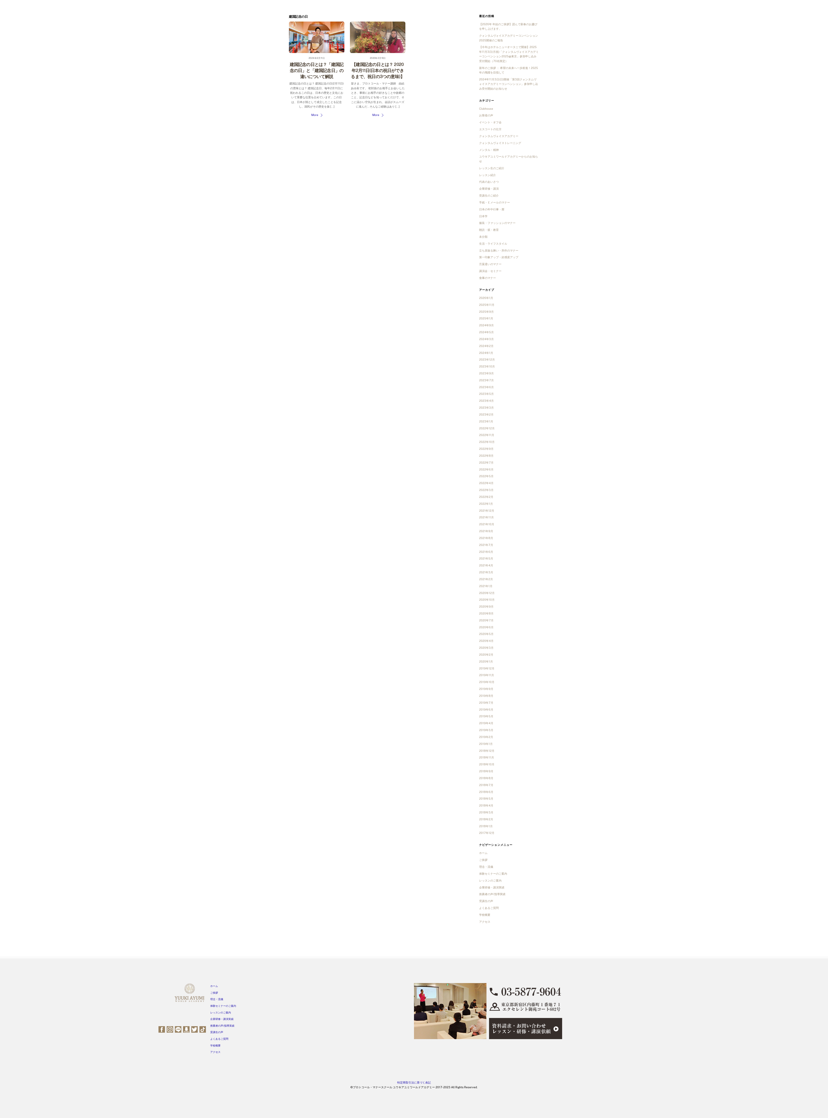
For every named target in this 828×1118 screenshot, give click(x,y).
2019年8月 (486, 695)
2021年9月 (486, 531)
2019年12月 (486, 668)
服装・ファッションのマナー (497, 223)
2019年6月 (486, 709)
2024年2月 (486, 346)
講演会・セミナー (490, 271)
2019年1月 (486, 744)
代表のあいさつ (489, 181)
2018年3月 (486, 812)
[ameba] (186, 1029)
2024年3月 (486, 339)
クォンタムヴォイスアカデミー (498, 136)
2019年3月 (486, 730)
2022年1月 (486, 503)
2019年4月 (486, 723)
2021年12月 (486, 510)
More (314, 115)
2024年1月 (486, 353)
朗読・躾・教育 (489, 229)
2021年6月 (486, 552)
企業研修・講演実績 (491, 887)
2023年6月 (486, 387)
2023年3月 (486, 407)
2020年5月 (486, 634)
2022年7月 (486, 462)
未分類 (483, 236)
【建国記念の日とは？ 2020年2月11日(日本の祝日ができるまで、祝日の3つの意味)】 (378, 70)
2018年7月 (486, 785)
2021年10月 (486, 524)
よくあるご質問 (489, 908)
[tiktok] (202, 1029)
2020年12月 (487, 593)
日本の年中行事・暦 (491, 209)
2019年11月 (486, 675)
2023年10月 (487, 366)
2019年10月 (486, 682)
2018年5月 (486, 798)
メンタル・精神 (489, 150)
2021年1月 (485, 586)
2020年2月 (486, 654)
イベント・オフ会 (490, 122)
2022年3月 (486, 490)
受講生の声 (486, 901)
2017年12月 (486, 833)
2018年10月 (486, 764)
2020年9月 (486, 606)
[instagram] (170, 1029)
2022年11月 (486, 435)
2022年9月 (486, 448)
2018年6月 (486, 792)
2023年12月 (487, 359)
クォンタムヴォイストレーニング (500, 143)
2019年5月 (486, 716)
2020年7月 (486, 620)
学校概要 (484, 914)
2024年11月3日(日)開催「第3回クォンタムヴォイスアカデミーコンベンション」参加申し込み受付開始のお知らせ (508, 84)
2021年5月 (486, 558)
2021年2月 (486, 579)
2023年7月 (486, 380)
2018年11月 (486, 757)
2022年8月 (486, 455)
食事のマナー (487, 278)
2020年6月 (486, 627)
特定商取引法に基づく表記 (414, 1082)
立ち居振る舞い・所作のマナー (498, 250)
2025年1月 (486, 318)
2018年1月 (486, 826)
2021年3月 (486, 572)
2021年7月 (486, 545)
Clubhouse (486, 108)
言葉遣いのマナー (490, 264)
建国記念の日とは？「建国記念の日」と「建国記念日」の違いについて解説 (317, 70)
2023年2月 (486, 414)
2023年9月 (486, 373)
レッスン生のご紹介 (491, 168)
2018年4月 (486, 805)
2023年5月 (486, 394)
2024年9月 (486, 325)
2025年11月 (486, 304)
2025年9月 (486, 311)
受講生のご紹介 (489, 195)
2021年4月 (486, 565)
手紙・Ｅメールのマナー (494, 202)
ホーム (483, 853)
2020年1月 (486, 661)
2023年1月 (486, 421)
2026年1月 (486, 298)
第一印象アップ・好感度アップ (498, 257)
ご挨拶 (483, 860)
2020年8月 (486, 613)
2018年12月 (486, 750)
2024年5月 (486, 332)
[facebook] (161, 1029)
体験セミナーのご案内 (493, 873)
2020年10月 (487, 599)
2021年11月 (486, 517)
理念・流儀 (486, 866)
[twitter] (194, 1029)
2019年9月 (486, 689)
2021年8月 (486, 538)
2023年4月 (486, 400)
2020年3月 (486, 647)
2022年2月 (486, 497)
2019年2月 (486, 737)
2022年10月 (487, 442)
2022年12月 (487, 428)
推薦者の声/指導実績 (492, 894)
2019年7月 (486, 702)
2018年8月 (486, 778)
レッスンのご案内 (490, 880)
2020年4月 (486, 641)
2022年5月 (486, 476)
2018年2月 (486, 819)
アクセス (484, 921)
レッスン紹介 (487, 175)
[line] (178, 1029)
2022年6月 (486, 469)
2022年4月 (486, 483)
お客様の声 (486, 115)
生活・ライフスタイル (493, 243)
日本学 (483, 216)
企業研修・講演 (489, 188)
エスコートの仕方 (490, 129)
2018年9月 (486, 771)
